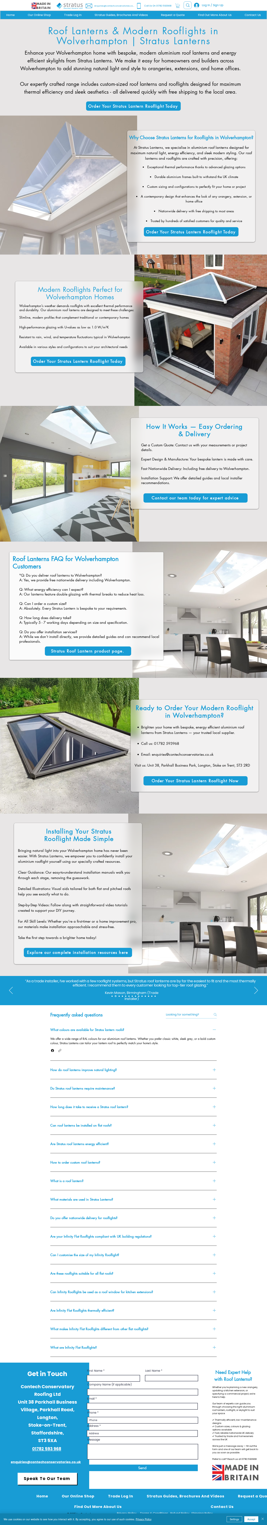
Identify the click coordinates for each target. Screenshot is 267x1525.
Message (93, 1439)
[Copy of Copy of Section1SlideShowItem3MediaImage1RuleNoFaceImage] (122, 996)
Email (91, 1398)
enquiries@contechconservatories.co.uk (182, 754)
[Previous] (11, 990)
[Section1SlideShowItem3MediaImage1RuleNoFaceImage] (115, 996)
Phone (91, 1412)
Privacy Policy (143, 1519)
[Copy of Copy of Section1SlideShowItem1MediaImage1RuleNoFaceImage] (132, 996)
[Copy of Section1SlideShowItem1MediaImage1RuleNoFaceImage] (129, 996)
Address (93, 1425)
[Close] (262, 1519)
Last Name (152, 1370)
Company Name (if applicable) (109, 1384)
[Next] (256, 990)
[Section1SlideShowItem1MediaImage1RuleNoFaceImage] (125, 996)
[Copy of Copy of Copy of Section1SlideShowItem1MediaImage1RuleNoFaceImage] (135, 996)
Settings (234, 1519)
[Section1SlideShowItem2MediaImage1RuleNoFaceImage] (112, 996)
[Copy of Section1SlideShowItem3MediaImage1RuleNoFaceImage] (119, 996)
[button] (178, 6)
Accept (251, 1519)
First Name (94, 1370)
